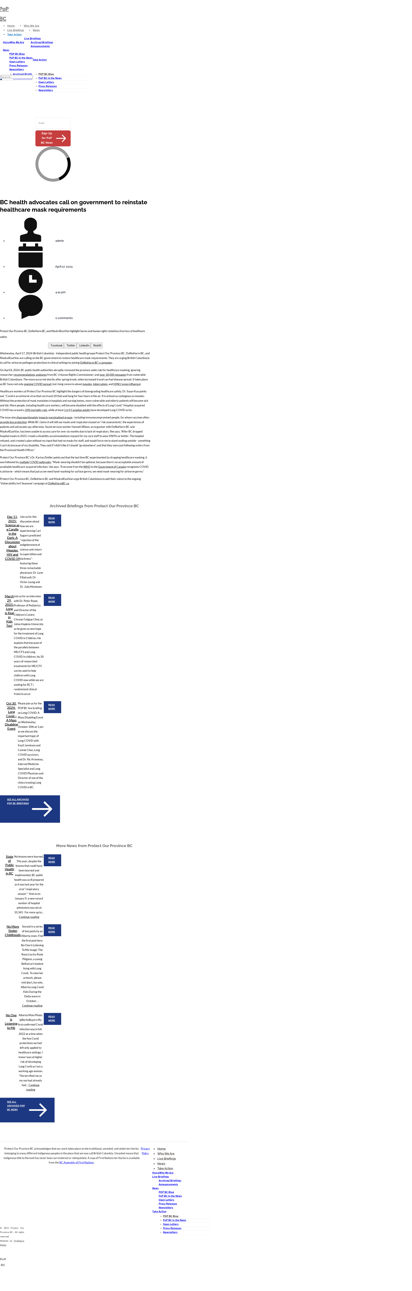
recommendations (24, 374)
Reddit (96, 345)
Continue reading (29, 917)
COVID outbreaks (40, 462)
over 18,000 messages (113, 374)
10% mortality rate (36, 410)
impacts (43, 417)
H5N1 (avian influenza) (127, 384)
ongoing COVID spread (37, 384)
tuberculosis (100, 384)
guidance (41, 374)
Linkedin (83, 345)
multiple (24, 462)
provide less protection (13, 422)
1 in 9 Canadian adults (77, 410)
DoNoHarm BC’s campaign (96, 362)
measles (87, 384)
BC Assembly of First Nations (76, 1162)
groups (68, 417)
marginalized (56, 417)
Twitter (70, 345)
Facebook (56, 345)
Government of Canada (112, 466)
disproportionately (27, 417)
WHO (86, 466)
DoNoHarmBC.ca (58, 483)
